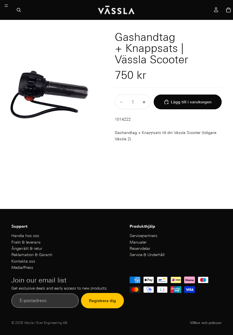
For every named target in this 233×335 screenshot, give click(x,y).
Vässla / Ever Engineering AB (45, 323)
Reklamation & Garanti (31, 254)
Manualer (138, 242)
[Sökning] (19, 10)
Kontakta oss (23, 261)
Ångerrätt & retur (26, 248)
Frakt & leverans (26, 242)
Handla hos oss (25, 235)
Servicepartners (143, 235)
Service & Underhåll (147, 254)
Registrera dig (102, 300)
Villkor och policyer (206, 323)
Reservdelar (140, 248)
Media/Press (22, 267)
